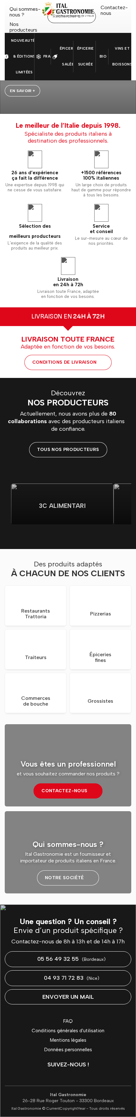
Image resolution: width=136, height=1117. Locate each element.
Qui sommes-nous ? (24, 12)
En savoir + (22, 91)
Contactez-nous (114, 10)
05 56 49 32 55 (71, 958)
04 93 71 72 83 (71, 977)
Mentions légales (68, 1040)
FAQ (68, 1021)
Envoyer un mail (68, 996)
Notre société (64, 877)
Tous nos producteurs (68, 449)
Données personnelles (68, 1049)
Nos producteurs (23, 27)
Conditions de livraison (64, 362)
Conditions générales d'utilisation (68, 1030)
